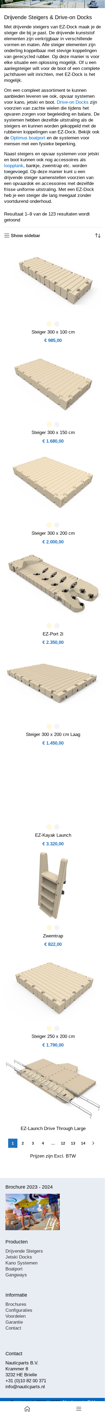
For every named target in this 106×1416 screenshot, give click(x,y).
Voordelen (15, 1316)
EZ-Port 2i (53, 634)
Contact (13, 1328)
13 (73, 1143)
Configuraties (18, 1310)
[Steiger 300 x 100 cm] (53, 281)
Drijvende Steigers (24, 1251)
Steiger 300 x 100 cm (53, 332)
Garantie (14, 1322)
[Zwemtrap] (53, 885)
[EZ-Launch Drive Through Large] (53, 1086)
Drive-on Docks (73, 102)
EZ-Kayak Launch (53, 835)
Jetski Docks (18, 1257)
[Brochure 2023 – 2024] (32, 1212)
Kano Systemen (21, 1263)
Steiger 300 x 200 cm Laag (53, 734)
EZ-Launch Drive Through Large (53, 1128)
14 (83, 1143)
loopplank (13, 165)
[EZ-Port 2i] (53, 583)
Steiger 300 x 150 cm (53, 432)
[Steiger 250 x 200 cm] (53, 986)
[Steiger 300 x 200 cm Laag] (53, 684)
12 (63, 1143)
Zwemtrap (53, 936)
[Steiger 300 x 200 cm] (53, 482)
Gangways (16, 1274)
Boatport (14, 1269)
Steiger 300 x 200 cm (53, 533)
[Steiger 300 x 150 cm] (53, 382)
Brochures (15, 1304)
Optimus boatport (27, 137)
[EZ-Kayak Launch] (53, 784)
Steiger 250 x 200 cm (53, 1036)
